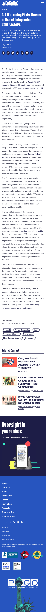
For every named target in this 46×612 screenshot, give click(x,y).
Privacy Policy (36, 544)
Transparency (28, 334)
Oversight (7, 330)
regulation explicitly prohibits (31, 231)
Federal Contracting (22, 330)
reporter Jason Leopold (28, 88)
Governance (29, 338)
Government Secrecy (11, 334)
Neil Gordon (7, 321)
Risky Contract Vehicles (12, 338)
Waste (36, 330)
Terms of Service (6, 546)
